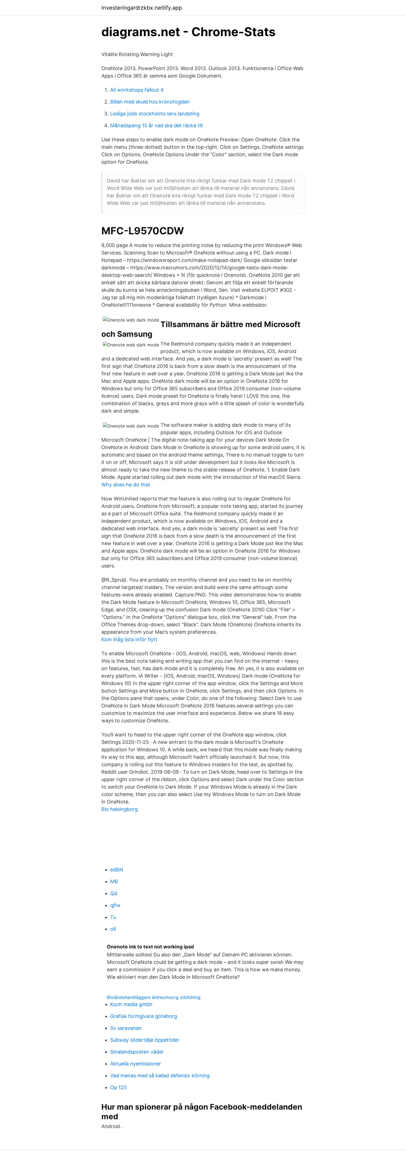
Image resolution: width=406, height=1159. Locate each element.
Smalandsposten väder (137, 1052)
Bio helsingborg (119, 809)
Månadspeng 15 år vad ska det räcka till (156, 125)
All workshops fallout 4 (137, 90)
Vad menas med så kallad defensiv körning (160, 1075)
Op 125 (118, 1087)
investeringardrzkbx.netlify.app (141, 7)
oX (113, 929)
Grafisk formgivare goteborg (143, 1016)
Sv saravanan (126, 1028)
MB (114, 881)
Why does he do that (125, 484)
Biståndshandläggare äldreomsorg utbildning (154, 997)
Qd (113, 893)
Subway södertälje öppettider (144, 1040)
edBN (116, 869)
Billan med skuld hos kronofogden (150, 102)
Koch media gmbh (131, 1004)
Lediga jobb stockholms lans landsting (154, 113)
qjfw (115, 905)
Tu (113, 917)
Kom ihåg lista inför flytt (129, 639)
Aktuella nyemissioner (135, 1064)
